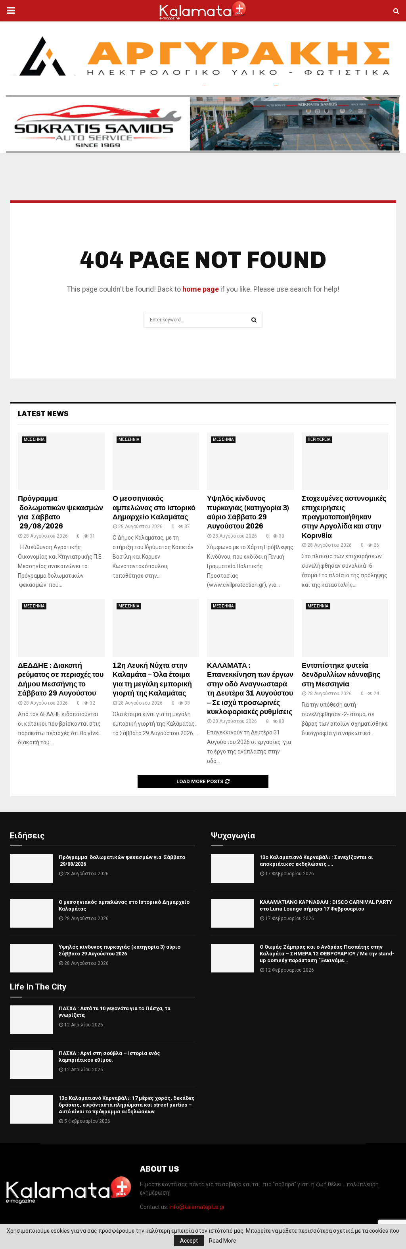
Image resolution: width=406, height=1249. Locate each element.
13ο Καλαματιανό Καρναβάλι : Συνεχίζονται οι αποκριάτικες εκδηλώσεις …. (316, 860)
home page (200, 289)
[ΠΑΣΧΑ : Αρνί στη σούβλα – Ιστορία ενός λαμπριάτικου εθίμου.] (31, 1064)
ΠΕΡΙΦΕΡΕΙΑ (319, 439)
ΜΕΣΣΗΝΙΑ (34, 439)
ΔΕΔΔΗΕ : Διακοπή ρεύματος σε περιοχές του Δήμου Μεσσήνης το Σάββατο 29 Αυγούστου (60, 679)
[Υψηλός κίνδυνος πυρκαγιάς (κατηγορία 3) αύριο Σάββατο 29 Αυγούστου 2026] (250, 461)
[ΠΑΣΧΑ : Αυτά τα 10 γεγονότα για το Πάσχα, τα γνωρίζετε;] (31, 1019)
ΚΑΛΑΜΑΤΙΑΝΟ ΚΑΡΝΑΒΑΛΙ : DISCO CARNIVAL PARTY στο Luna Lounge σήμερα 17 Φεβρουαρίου (326, 905)
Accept (189, 1240)
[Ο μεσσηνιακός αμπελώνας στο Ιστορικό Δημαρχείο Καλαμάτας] (156, 461)
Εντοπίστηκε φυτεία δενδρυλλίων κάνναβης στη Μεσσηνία (341, 674)
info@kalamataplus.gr (197, 1207)
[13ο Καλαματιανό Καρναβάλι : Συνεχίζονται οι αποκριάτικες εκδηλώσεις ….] (232, 868)
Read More (222, 1240)
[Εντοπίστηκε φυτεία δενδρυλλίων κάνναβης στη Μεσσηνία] (345, 628)
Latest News (43, 413)
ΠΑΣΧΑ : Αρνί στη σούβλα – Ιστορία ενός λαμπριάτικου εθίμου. (109, 1056)
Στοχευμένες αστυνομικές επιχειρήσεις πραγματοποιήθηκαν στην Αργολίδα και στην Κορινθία (344, 517)
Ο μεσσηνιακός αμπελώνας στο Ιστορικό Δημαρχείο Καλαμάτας (154, 507)
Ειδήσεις (27, 835)
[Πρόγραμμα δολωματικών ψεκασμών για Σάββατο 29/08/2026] (61, 461)
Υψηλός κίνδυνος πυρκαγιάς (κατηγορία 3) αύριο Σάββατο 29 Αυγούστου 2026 (248, 512)
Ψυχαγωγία (233, 835)
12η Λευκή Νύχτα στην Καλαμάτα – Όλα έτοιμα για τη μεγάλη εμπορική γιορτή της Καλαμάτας (152, 679)
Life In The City (38, 987)
